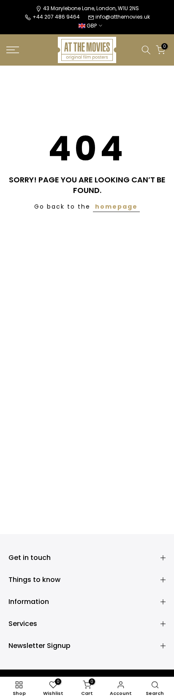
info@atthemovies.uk (122, 16)
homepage (116, 206)
